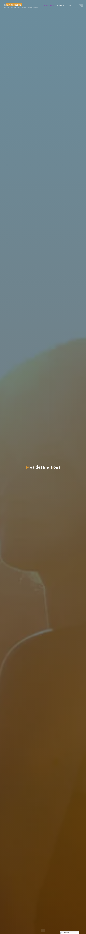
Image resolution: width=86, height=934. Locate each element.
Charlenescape (12, 4)
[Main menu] (81, 5)
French (66, 932)
